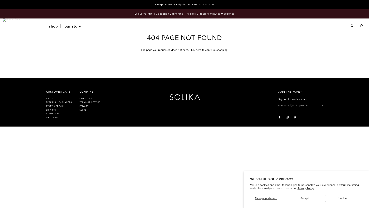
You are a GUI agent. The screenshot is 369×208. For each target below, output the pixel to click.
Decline (342, 198)
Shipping (51, 110)
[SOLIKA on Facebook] (279, 117)
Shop (53, 26)
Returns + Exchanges (59, 102)
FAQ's (49, 98)
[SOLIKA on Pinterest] (295, 117)
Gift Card (52, 118)
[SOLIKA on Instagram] (287, 117)
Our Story (73, 26)
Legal (83, 110)
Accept (304, 198)
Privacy (84, 106)
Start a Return (55, 106)
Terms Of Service (90, 102)
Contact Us (53, 114)
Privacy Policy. (306, 188)
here (198, 50)
